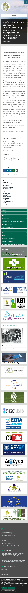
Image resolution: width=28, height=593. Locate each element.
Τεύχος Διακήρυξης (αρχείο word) (11, 158)
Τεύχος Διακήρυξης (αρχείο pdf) (11, 160)
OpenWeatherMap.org (17, 254)
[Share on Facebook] (4, 170)
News (8, 41)
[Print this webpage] (17, 170)
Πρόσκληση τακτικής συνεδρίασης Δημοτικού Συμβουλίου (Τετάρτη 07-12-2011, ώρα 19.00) (8, 199)
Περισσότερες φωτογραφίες (8, 348)
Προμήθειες (16, 174)
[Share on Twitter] (7, 170)
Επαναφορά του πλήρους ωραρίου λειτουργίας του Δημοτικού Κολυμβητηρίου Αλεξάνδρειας (13, 561)
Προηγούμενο (6, 180)
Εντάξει (4, 587)
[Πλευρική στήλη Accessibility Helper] (26, 2)
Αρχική (4, 41)
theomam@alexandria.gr (13, 151)
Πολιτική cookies (5, 574)
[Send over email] (13, 170)
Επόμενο (5, 192)
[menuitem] (14, 210)
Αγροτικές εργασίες (7, 345)
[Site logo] (14, 11)
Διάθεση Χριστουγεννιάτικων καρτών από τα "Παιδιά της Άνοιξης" (8, 186)
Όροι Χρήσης (4, 569)
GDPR (2, 572)
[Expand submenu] (26, 210)
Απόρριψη (12, 587)
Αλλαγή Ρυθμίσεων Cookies (8, 590)
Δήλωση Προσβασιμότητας (7, 577)
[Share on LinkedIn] (10, 170)
